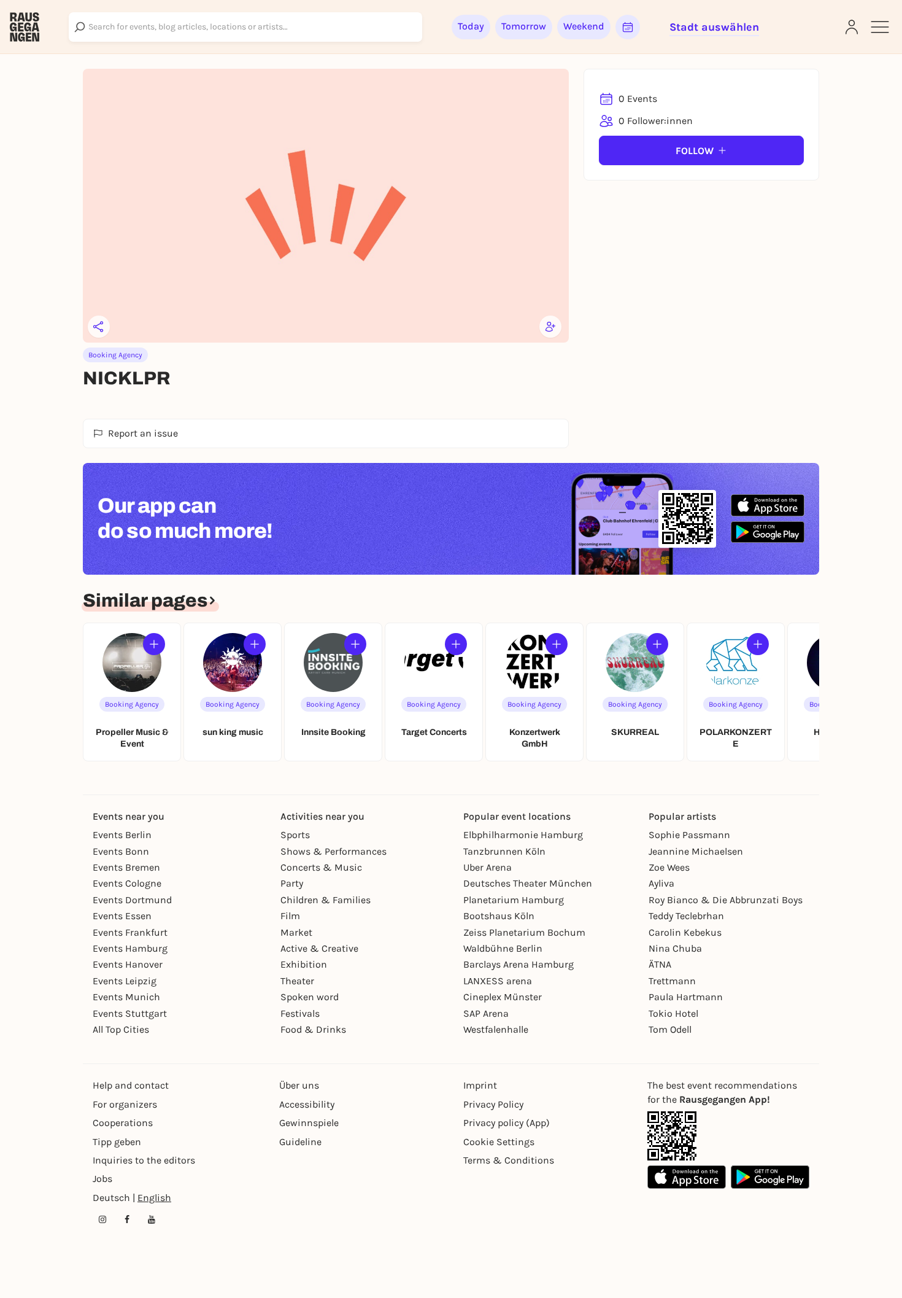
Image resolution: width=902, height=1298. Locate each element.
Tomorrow (523, 26)
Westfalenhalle (495, 1029)
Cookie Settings (498, 1142)
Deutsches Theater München (527, 883)
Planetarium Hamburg (513, 900)
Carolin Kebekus (685, 932)
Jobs (102, 1178)
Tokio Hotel (673, 1013)
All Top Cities (121, 1029)
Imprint (480, 1085)
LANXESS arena (497, 981)
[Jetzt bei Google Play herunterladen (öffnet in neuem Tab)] (767, 532)
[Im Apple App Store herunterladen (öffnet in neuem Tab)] (767, 505)
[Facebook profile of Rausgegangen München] (127, 1219)
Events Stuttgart (130, 1013)
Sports (295, 835)
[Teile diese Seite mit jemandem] (99, 327)
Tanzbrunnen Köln (504, 851)
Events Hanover (128, 964)
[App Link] (671, 1135)
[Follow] (154, 644)
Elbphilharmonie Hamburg (523, 835)
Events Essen (122, 916)
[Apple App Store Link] (686, 1177)
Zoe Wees (669, 867)
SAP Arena (486, 1013)
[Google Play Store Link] (770, 1177)
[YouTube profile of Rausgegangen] (151, 1219)
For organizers (125, 1104)
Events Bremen (126, 867)
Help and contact (131, 1085)
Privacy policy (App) (506, 1123)
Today (471, 26)
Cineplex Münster (502, 997)
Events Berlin (122, 835)
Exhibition (303, 964)
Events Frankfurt (130, 932)
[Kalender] (627, 27)
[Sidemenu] (880, 27)
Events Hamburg (130, 948)
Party (291, 883)
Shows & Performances (333, 851)
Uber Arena (487, 867)
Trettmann (672, 981)
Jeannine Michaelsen (696, 851)
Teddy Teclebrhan (686, 916)
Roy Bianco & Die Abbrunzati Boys (726, 900)
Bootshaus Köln (498, 916)
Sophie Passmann (689, 835)
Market (296, 932)
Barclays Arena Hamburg (518, 964)
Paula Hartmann (686, 997)
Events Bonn (121, 851)
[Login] (852, 27)
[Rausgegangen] (24, 27)
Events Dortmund (132, 900)
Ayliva (661, 883)
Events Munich (126, 997)
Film (290, 916)
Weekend (583, 26)
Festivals (300, 1013)
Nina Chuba (675, 948)
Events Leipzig (124, 981)
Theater (297, 981)
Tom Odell (670, 1029)
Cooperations (123, 1123)
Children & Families (325, 900)
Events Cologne (127, 883)
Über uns (299, 1085)
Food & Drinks (313, 1029)
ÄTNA (660, 964)
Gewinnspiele (309, 1123)
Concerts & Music (321, 867)
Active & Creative (319, 948)
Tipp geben (117, 1142)
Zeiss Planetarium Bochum (524, 932)
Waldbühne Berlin (502, 948)
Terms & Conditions (508, 1160)
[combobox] (245, 27)
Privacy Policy (493, 1104)
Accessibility (306, 1104)
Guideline (300, 1142)
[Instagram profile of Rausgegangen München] (102, 1219)
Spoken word (309, 997)
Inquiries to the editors (144, 1160)
